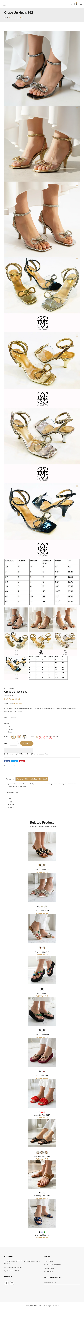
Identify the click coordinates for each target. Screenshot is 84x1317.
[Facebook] (6, 1283)
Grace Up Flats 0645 (42, 1196)
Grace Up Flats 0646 (42, 1156)
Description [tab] (9, 779)
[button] (9, 695)
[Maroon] (44, 1072)
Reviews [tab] (20, 779)
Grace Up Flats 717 (42, 952)
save (22, 761)
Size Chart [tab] (43, 779)
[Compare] (9, 754)
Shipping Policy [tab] (31, 779)
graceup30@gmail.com (14, 1267)
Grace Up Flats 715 (42, 1235)
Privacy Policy (48, 1261)
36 (40, 737)
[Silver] (13, 737)
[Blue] (42, 1232)
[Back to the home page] (5, 18)
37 (43, 737)
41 (57, 737)
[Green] (44, 1030)
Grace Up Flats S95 (42, 993)
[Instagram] (12, 1283)
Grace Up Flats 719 (42, 869)
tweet (15, 761)
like (7, 761)
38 (47, 737)
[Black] (24, 737)
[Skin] (44, 1192)
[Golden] (19, 737)
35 (37, 737)
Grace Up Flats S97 (42, 1076)
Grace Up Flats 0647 (42, 1115)
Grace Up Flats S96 (42, 1034)
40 (54, 737)
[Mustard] (42, 1192)
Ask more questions (41, 754)
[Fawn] (44, 865)
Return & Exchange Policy (52, 1264)
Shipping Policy (49, 1268)
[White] (46, 907)
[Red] (42, 1112)
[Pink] (44, 1112)
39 (50, 737)
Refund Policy (48, 1271)
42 (60, 737)
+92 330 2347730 (13, 1271)
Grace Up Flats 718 (42, 911)
